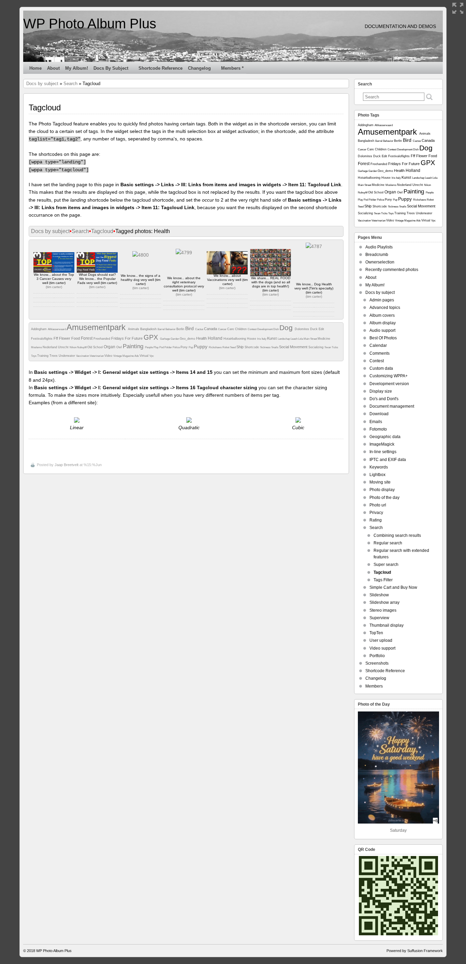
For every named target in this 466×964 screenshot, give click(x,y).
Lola (301, 338)
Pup (191, 347)
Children (241, 329)
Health (202, 338)
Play (156, 347)
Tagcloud (102, 231)
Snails (275, 347)
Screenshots (377, 663)
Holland (215, 338)
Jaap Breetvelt (66, 465)
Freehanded (102, 338)
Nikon (73, 347)
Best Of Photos (383, 338)
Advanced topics (384, 307)
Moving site (380, 482)
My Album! (76, 68)
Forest (87, 338)
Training (43, 355)
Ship (240, 347)
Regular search (388, 543)
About (53, 68)
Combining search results (397, 535)
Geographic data (385, 436)
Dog (287, 327)
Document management (391, 406)
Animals (134, 329)
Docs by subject (110, 68)
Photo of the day (384, 497)
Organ (110, 346)
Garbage (165, 338)
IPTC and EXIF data (387, 459)
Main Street (311, 338)
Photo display (382, 489)
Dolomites (302, 329)
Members (374, 686)
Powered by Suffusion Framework (415, 951)
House (252, 338)
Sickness (265, 347)
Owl (119, 347)
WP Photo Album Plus (89, 23)
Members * (232, 68)
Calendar (378, 345)
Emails (375, 421)
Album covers (382, 315)
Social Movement (293, 347)
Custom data (381, 368)
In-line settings (382, 451)
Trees (54, 355)
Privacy (376, 512)
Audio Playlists (379, 247)
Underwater (67, 355)
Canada (211, 329)
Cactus (199, 329)
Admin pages (381, 300)
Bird (190, 328)
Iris (259, 338)
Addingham (39, 329)
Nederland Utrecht (56, 347)
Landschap (284, 338)
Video (108, 355)
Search (70, 83)
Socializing (316, 347)
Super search (386, 564)
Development (265, 329)
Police (176, 347)
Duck (314, 329)
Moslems (37, 347)
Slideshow (379, 595)
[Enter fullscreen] (457, 8)
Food (76, 338)
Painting (134, 346)
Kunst (272, 338)
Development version (389, 383)
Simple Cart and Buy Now (393, 587)
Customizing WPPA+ (388, 376)
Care (231, 329)
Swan (328, 347)
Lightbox (377, 474)
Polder (168, 347)
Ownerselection (379, 262)
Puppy (201, 346)
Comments (379, 353)
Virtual (144, 355)
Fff (56, 338)
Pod (161, 347)
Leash (294, 338)
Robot (226, 347)
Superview (379, 617)
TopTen (376, 632)
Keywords (378, 467)
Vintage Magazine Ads (126, 355)
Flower (65, 338)
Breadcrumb (376, 254)
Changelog (199, 68)
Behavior (170, 329)
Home (35, 68)
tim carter (54, 287)
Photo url (377, 505)
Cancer (222, 329)
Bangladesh (149, 329)
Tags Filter (383, 580)
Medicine (324, 338)
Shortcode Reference (161, 68)
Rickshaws (215, 347)
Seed (233, 347)
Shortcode (252, 347)
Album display (382, 323)
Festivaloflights (42, 338)
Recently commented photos (391, 269)
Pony (184, 347)
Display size (380, 391)
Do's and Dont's (383, 398)
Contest (252, 329)
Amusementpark (97, 327)
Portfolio (377, 655)
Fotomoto (378, 429)
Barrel (161, 329)
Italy (264, 338)
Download (379, 413)
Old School (95, 347)
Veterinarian (97, 355)
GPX (152, 337)
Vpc (151, 355)
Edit (321, 329)
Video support (382, 648)
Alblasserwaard (57, 329)
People (149, 347)
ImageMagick (381, 444)
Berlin (180, 329)
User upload (380, 640)
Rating (375, 520)
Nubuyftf (82, 347)
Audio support (382, 330)
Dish (276, 329)
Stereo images (382, 610)
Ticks (335, 347)
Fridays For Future (127, 338)
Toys (34, 355)
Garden (175, 338)
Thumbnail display (386, 625)
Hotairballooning (235, 338)
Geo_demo (188, 338)
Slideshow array (384, 602)
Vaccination (83, 355)
